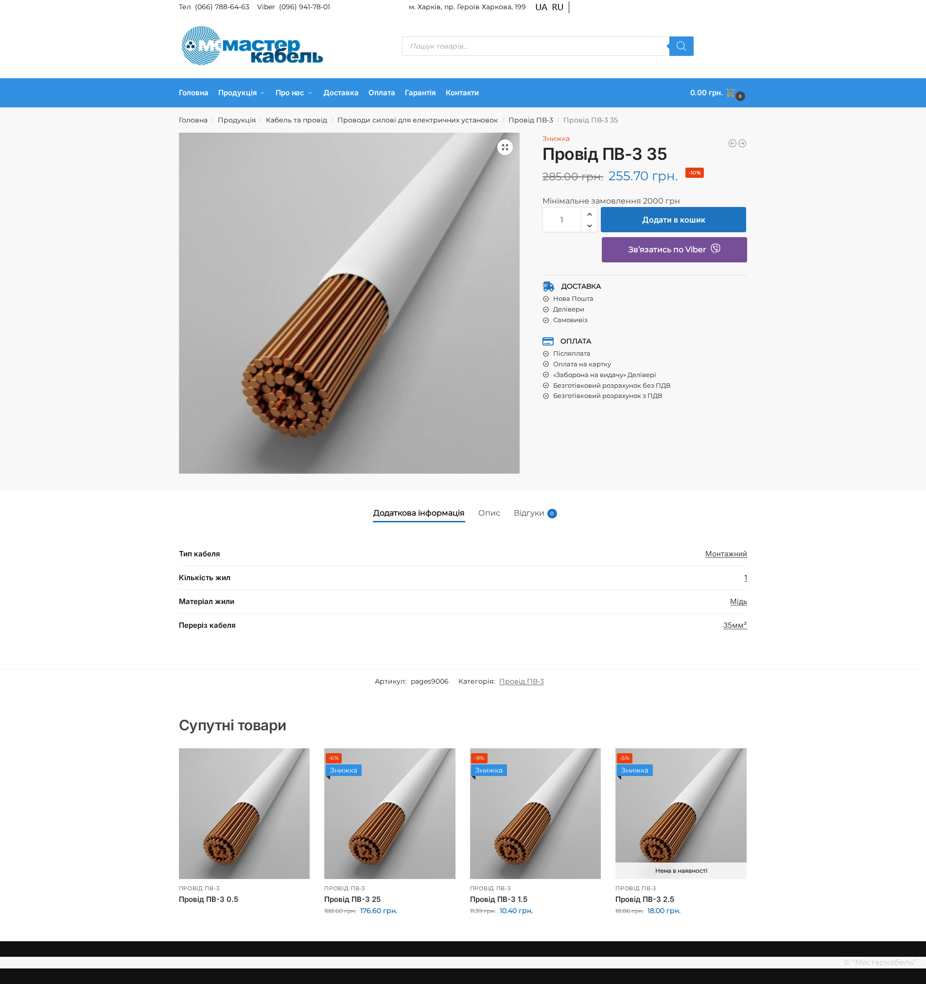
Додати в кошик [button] (390, 931)
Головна (193, 120)
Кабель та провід (296, 120)
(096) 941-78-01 (304, 6)
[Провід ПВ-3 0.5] (244, 814)
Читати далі (244, 915)
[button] (719, 92)
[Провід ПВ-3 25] (732, 143)
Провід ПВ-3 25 (352, 899)
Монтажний (726, 553)
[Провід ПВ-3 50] (742, 143)
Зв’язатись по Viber (667, 250)
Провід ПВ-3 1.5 (498, 899)
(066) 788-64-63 (223, 6)
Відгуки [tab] (534, 513)
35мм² (735, 625)
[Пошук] (681, 46)
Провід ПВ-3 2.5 (644, 899)
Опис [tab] (489, 513)
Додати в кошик (673, 220)
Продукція (237, 120)
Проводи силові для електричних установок (417, 120)
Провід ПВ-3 (530, 120)
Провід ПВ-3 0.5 (208, 899)
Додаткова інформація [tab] (419, 513)
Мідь (738, 601)
